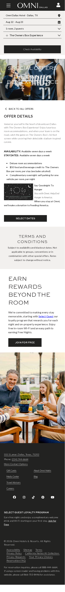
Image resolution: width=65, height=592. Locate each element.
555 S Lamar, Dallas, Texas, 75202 (21, 454)
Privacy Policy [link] (14, 553)
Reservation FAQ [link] (16, 560)
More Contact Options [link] (16, 464)
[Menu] (8, 5)
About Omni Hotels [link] (42, 470)
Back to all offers (21, 109)
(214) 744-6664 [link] (20, 459)
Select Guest (46, 316)
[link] (14, 497)
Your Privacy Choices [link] (41, 556)
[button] (58, 5)
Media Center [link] (12, 476)
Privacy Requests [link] (16, 556)
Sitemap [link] (27, 549)
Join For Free (25, 342)
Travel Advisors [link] (13, 482)
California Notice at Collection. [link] (42, 553)
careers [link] (10, 488)
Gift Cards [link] (11, 470)
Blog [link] (36, 476)
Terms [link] (38, 549)
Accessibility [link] (13, 549)
